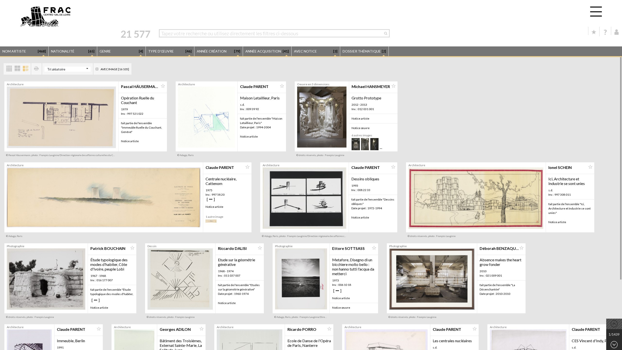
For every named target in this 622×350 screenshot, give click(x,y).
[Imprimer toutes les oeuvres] (36, 69)
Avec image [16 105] (115, 69)
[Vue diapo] (17, 69)
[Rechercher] (387, 33)
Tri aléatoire (56, 69)
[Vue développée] (25, 69)
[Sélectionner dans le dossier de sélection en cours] (163, 86)
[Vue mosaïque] (9, 69)
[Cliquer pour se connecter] (617, 32)
